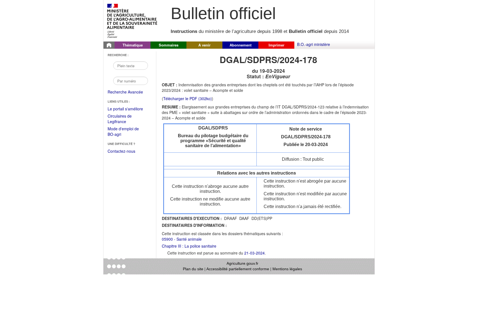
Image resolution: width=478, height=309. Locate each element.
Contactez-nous (121, 151)
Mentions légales (287, 269)
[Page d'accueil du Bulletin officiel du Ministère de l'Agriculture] (109, 45)
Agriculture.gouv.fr (242, 263)
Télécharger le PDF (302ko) (187, 98)
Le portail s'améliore (129, 109)
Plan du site (193, 269)
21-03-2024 (254, 253)
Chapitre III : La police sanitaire (189, 246)
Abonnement (240, 45)
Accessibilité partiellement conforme (237, 269)
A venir (204, 45)
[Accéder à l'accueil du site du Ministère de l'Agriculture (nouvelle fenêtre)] (132, 20)
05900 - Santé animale (182, 239)
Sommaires (168, 45)
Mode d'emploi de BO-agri (123, 132)
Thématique (133, 45)
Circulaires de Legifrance (124, 119)
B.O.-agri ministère (313, 44)
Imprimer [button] (276, 45)
